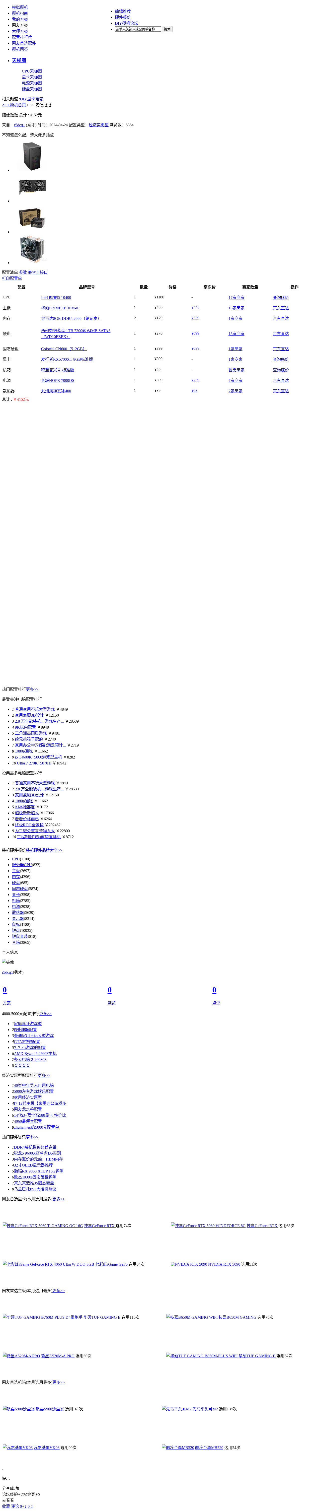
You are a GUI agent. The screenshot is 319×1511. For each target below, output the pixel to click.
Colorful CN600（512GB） (64, 349)
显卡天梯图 (32, 77)
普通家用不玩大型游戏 (35, 709)
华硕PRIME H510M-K (60, 308)
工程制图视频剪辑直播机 (39, 837)
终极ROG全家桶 (29, 825)
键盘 (16, 930)
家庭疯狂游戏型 (28, 1024)
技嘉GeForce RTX (100, 1226)
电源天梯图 (32, 83)
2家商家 (235, 391)
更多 (32, 689)
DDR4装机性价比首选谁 (35, 1147)
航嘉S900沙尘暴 (50, 1409)
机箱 (16, 900)
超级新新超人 (27, 813)
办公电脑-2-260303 (30, 1059)
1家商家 (235, 318)
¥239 (195, 380)
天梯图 (19, 60)
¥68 (194, 390)
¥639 (195, 348)
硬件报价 (123, 17)
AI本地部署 (25, 807)
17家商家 (236, 297)
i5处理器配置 (25, 1030)
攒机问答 (20, 49)
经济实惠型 (99, 125)
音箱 (16, 942)
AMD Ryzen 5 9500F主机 (35, 1053)
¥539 (195, 318)
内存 (16, 877)
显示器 (18, 918)
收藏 (6, 1506)
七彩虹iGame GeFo (111, 1264)
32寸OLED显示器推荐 (33, 1165)
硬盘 (16, 883)
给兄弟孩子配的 (29, 739)
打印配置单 (12, 278)
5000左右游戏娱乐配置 (34, 1091)
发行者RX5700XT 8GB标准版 (67, 359)
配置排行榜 (22, 37)
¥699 (195, 333)
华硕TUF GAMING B (102, 1317)
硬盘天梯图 (32, 89)
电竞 (39, 99)
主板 (16, 871)
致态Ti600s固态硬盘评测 (35, 1177)
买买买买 (22, 1065)
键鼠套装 (20, 936)
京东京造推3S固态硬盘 (34, 1183)
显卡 (31, 99)
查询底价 (281, 297)
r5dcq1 (19, 125)
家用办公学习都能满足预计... (40, 745)
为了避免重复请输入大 (35, 831)
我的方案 (20, 19)
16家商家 (236, 308)
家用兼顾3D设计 (29, 715)
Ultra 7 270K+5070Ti (34, 763)
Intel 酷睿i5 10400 (56, 297)
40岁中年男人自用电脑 (34, 1085)
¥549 (195, 307)
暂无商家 (236, 370)
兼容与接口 (38, 272)
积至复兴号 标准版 (57, 370)
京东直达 (281, 308)
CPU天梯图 (32, 71)
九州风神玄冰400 (56, 391)
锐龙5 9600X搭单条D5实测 (37, 1153)
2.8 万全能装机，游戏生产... (39, 721)
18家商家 (236, 334)
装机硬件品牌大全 (44, 850)
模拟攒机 (20, 7)
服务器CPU (22, 865)
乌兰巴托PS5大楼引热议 (35, 1189)
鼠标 (16, 924)
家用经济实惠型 (28, 1097)
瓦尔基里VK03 (47, 1447)
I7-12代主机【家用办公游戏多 (40, 1103)
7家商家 (235, 380)
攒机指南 (20, 13)
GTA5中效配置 (27, 1041)
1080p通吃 (24, 751)
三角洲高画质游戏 (31, 733)
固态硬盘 (20, 889)
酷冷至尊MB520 (209, 1447)
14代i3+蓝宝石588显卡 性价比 (40, 1115)
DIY (23, 99)
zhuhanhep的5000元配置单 (36, 1127)
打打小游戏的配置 (30, 1047)
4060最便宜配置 (28, 1121)
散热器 (18, 912)
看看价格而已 (27, 819)
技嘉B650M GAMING (237, 1317)
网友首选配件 (24, 43)
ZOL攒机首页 (14, 105)
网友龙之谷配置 (28, 1109)
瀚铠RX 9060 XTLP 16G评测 (39, 1171)
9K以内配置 (25, 727)
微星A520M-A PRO (58, 1356)
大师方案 (20, 31)
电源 (16, 906)
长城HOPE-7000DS (57, 380)
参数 (23, 272)
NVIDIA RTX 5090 (224, 1264)
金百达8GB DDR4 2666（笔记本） (71, 318)
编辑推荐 (123, 11)
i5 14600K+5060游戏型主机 (38, 757)
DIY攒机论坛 (126, 23)
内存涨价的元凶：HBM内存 (38, 1159)
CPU (16, 859)
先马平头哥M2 (205, 1409)
